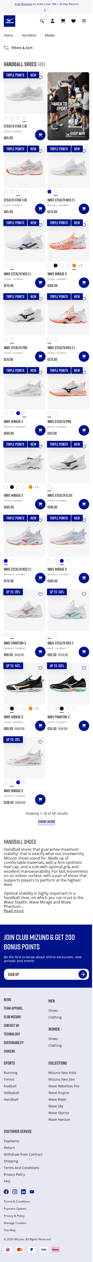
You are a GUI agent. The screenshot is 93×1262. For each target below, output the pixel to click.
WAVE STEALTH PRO (15, 347)
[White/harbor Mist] (25, 119)
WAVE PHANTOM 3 (15, 643)
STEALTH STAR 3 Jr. (15, 126)
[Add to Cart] (40, 135)
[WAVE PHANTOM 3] (25, 610)
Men (51, 1000)
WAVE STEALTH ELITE (59, 495)
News (7, 999)
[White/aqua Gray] (57, 193)
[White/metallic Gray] (50, 488)
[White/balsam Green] (25, 414)
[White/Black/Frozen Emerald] (50, 267)
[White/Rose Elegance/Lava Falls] (13, 119)
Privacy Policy (14, 1174)
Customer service (18, 1131)
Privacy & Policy (14, 1216)
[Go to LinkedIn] (23, 1191)
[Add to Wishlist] (40, 77)
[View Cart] (63, 21)
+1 (80, 266)
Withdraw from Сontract (23, 1154)
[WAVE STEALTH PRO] (25, 315)
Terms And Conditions (21, 1167)
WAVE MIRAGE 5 (57, 273)
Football (10, 1086)
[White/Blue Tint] (7, 414)
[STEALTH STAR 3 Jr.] (25, 93)
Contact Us (11, 1025)
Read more (14, 911)
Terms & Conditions (17, 1201)
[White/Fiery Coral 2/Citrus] (57, 710)
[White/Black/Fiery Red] (7, 119)
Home (8, 35)
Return (9, 1147)
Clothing (55, 1017)
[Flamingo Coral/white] (75, 267)
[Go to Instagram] (14, 1191)
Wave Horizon (59, 1119)
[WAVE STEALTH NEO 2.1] (68, 167)
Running (10, 1072)
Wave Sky (55, 1106)
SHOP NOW (77, 133)
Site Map (10, 1230)
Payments (11, 1141)
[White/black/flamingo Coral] (7, 267)
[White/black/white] (13, 340)
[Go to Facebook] (6, 1191)
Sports (9, 1063)
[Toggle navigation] (84, 21)
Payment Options (15, 1208)
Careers (9, 1051)
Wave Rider (57, 1099)
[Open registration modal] (52, 21)
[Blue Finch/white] (19, 414)
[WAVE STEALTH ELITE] (68, 462)
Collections (57, 1063)
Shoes (50, 35)
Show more (46, 821)
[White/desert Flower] (19, 119)
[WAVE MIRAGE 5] (68, 241)
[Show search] (42, 21)
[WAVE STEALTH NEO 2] (68, 610)
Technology (12, 1034)
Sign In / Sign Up (72, 3)
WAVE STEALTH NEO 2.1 (61, 200)
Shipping (11, 1161)
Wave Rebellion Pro (63, 1086)
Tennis (9, 1079)
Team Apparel (13, 1008)
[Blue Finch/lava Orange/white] (50, 193)
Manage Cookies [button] (15, 1223)
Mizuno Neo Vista (62, 1072)
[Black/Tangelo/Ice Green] (57, 267)
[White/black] (13, 267)
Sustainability (14, 1042)
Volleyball (11, 1092)
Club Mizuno (12, 1016)
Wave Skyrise (58, 1112)
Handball (29, 35)
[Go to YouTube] (32, 1191)
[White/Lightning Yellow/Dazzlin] (63, 267)
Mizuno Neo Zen (61, 1079)
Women (53, 1029)
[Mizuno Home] (9, 20)
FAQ (7, 1181)
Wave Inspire (58, 1092)
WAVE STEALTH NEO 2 (60, 643)
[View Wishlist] (73, 21)
